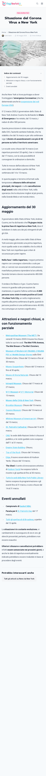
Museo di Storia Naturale (17, 375)
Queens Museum (13, 410)
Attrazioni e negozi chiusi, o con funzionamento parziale (23, 82)
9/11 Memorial (26, 392)
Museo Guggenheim (15, 366)
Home (4, 32)
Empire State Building (15, 447)
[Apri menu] (42, 3)
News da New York (23, 13)
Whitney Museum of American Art (21, 418)
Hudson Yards (14, 469)
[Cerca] (37, 4)
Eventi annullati (10, 86)
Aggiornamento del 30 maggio (16, 77)
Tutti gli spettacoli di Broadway (20, 519)
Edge (8, 457)
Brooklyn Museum (14, 405)
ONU (8, 435)
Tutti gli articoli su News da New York (19, 579)
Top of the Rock (13, 452)
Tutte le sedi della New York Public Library (24, 478)
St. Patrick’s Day (24, 511)
